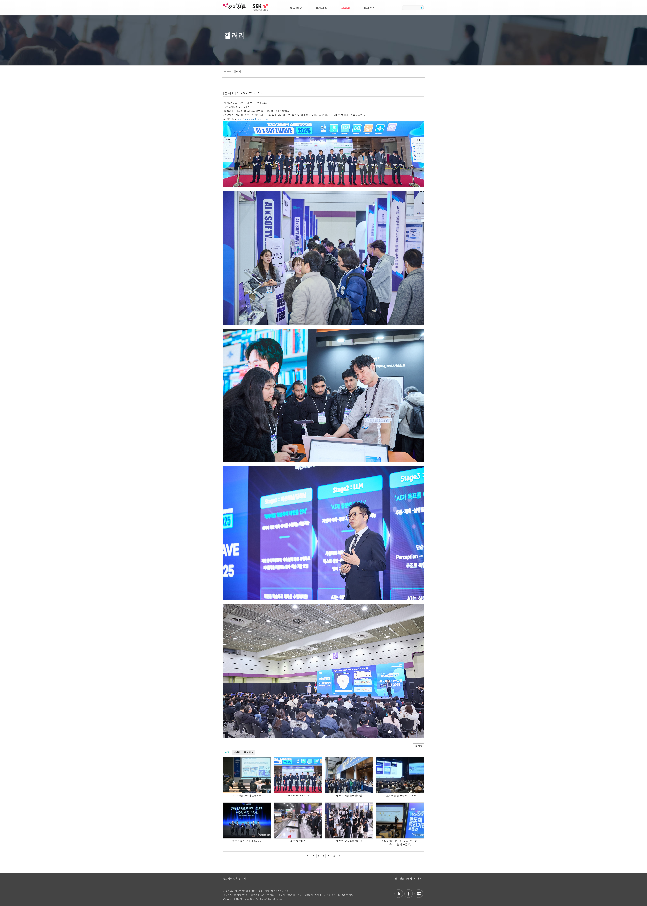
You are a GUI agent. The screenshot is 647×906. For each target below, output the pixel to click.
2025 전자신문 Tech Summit (247, 841)
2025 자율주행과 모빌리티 (247, 795)
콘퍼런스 (248, 752)
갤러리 (345, 8)
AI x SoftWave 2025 (298, 795)
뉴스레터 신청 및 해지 (234, 878)
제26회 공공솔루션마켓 (349, 795)
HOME (228, 71)
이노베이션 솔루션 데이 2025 (400, 795)
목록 (420, 746)
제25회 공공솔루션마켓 (349, 841)
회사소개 (369, 8)
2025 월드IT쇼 (298, 841)
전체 (227, 752)
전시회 (237, 752)
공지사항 (321, 8)
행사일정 (296, 8)
